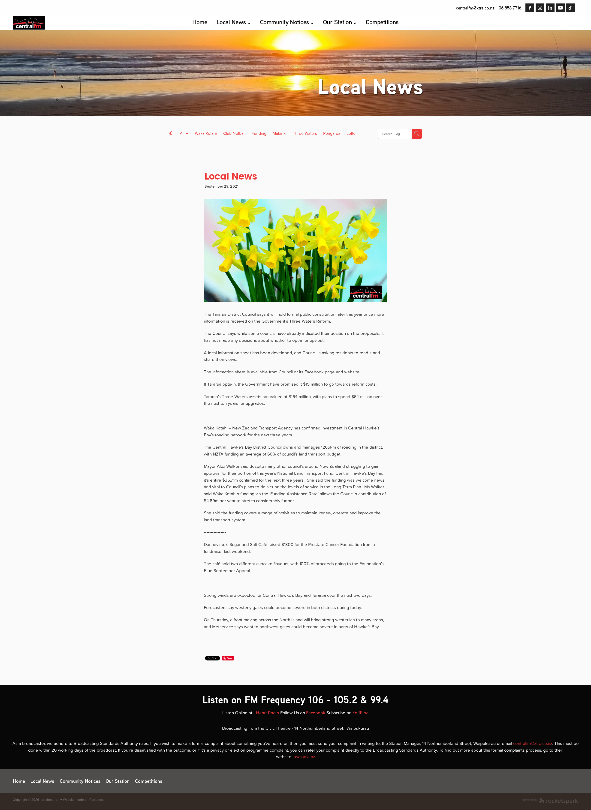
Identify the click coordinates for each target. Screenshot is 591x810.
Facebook (315, 712)
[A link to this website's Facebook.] (529, 7)
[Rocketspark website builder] (550, 801)
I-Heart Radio (266, 712)
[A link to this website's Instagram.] (540, 7)
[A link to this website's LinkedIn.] (550, 7)
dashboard (49, 799)
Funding (259, 133)
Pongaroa (331, 133)
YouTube (361, 712)
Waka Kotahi (206, 133)
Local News (232, 22)
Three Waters (305, 133)
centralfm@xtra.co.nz (475, 8)
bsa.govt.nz (304, 756)
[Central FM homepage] (69, 23)
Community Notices (285, 22)
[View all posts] (170, 134)
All (183, 133)
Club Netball (234, 133)
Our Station (338, 22)
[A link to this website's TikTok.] (570, 7)
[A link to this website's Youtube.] (560, 7)
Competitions (382, 22)
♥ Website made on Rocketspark (83, 799)
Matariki (279, 133)
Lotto (351, 133)
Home (199, 22)
